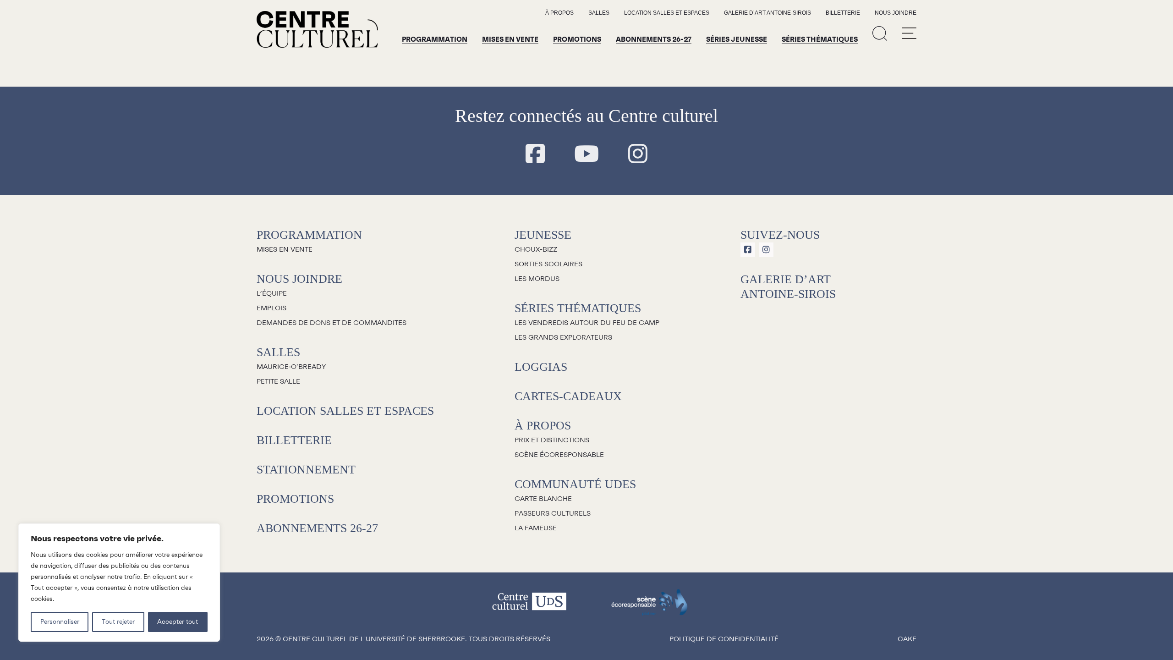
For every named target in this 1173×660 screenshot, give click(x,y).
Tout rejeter (118, 622)
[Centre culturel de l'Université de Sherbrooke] (317, 29)
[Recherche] (879, 33)
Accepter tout (177, 622)
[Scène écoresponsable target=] (649, 606)
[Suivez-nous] (535, 154)
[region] (119, 582)
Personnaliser (59, 622)
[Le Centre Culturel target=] (529, 606)
